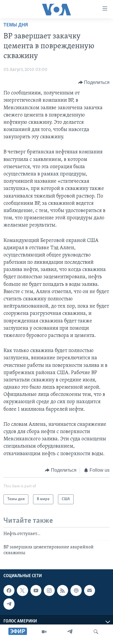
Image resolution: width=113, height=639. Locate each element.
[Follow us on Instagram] (49, 590)
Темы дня (15, 25)
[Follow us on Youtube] (35, 590)
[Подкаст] (75, 590)
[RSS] (62, 590)
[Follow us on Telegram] (8, 604)
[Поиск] (96, 631)
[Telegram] (70, 631)
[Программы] (44, 631)
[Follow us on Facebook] (8, 590)
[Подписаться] (89, 590)
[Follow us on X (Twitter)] (22, 590)
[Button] (94, 82)
